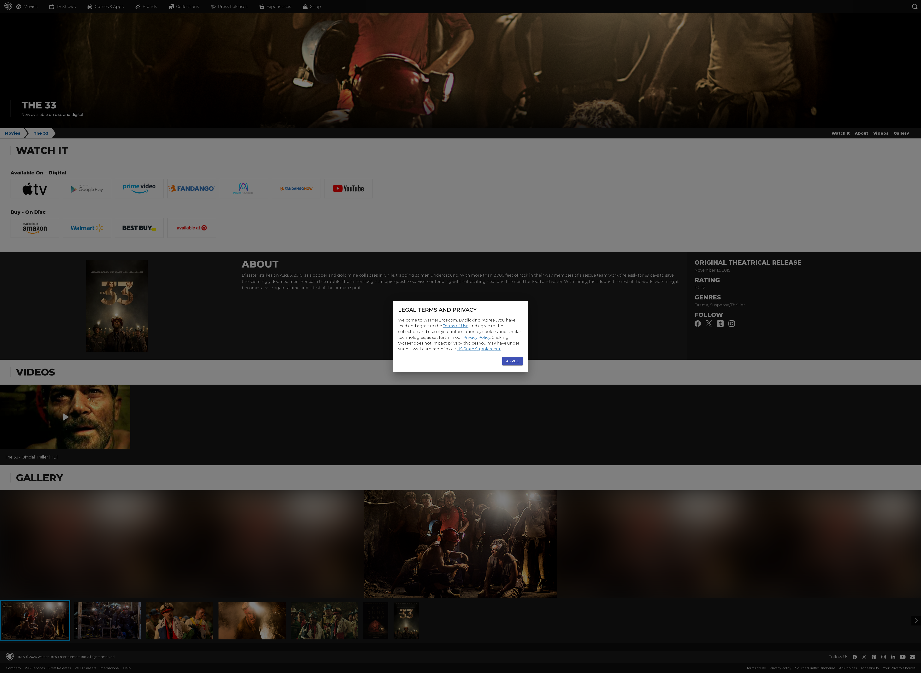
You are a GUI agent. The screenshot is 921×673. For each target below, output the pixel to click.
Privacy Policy (476, 337)
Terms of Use (455, 326)
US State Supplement (479, 349)
